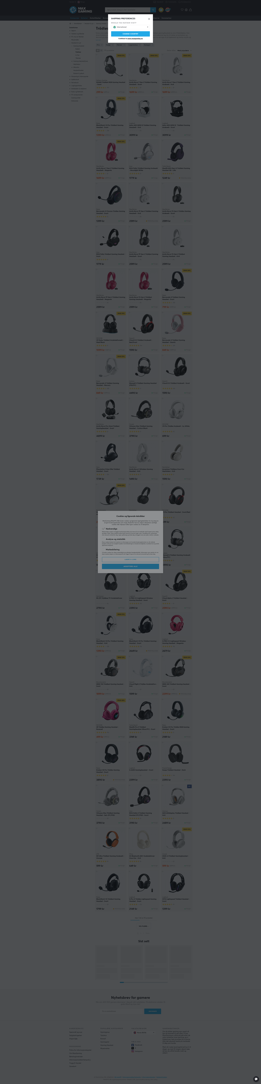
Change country (130, 34)
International (122, 27)
